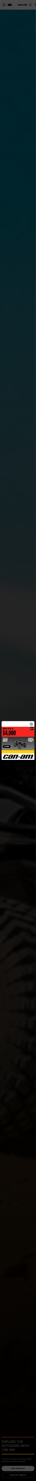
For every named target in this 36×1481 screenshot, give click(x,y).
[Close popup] (31, 724)
